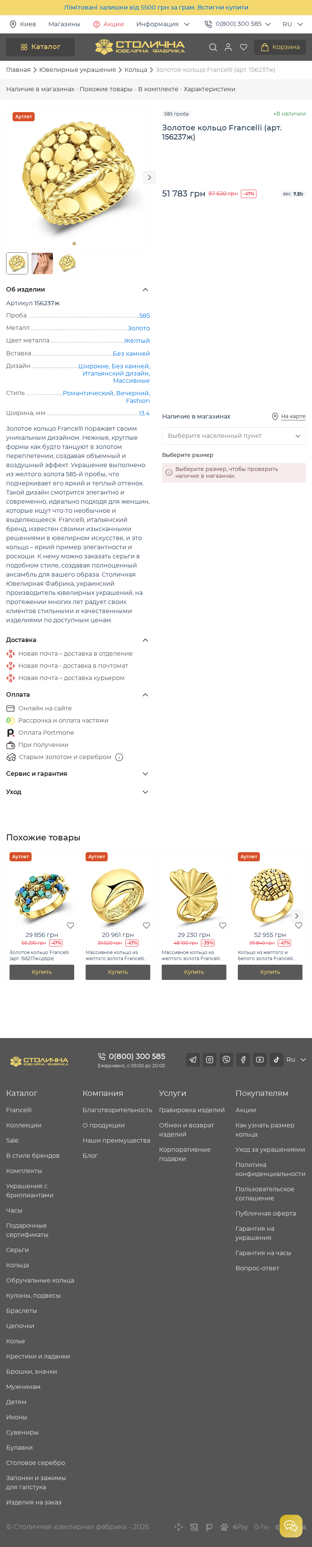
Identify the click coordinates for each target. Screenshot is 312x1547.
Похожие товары (106, 89)
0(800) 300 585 (238, 24)
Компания (103, 1093)
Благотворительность (117, 1110)
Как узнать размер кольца (265, 1130)
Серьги (17, 1250)
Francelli (19, 1110)
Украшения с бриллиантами (30, 1190)
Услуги (172, 1093)
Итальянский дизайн (116, 374)
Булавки (19, 1448)
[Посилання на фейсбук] (243, 1060)
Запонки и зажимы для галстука (36, 1482)
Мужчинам (23, 1387)
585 (144, 316)
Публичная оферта (266, 1214)
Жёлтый (137, 341)
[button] (228, 47)
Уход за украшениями (270, 1150)
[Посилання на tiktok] (276, 1060)
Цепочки (20, 1326)
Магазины (64, 24)
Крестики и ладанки (38, 1357)
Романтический (88, 393)
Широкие (93, 366)
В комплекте (158, 89)
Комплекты (24, 1171)
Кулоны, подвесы (33, 1296)
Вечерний (132, 393)
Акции (113, 24)
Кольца (17, 1265)
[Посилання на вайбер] (226, 1060)
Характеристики (210, 89)
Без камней (131, 354)
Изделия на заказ (34, 1502)
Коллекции (23, 1125)
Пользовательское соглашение (265, 1193)
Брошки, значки (31, 1372)
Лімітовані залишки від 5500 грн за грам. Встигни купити (156, 8)
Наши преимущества (116, 1141)
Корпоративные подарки (185, 1154)
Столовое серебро (35, 1463)
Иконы (16, 1417)
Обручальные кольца (40, 1281)
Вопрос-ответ (257, 1268)
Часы (14, 1211)
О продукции (104, 1125)
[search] (213, 47)
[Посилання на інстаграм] (209, 1060)
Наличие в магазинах (40, 89)
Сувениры (22, 1433)
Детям (16, 1402)
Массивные (131, 381)
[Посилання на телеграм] (193, 1060)
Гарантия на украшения (255, 1233)
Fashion (138, 401)
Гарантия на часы (263, 1253)
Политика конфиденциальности (271, 1169)
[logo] (140, 47)
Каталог (45, 47)
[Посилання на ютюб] (260, 1060)
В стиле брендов (33, 1156)
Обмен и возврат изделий (186, 1130)
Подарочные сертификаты (27, 1230)
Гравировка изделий (192, 1110)
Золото (139, 328)
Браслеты (21, 1311)
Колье (15, 1341)
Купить (42, 972)
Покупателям (262, 1093)
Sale (12, 1141)
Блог (90, 1156)
